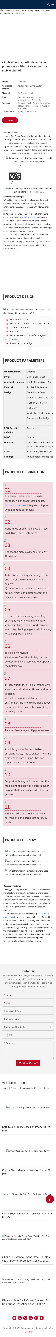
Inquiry (10, 120)
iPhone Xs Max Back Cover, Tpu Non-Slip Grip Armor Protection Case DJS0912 (25, 1302)
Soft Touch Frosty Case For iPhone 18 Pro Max (26, 1128)
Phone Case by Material (30, 1088)
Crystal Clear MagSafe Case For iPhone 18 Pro (26, 1172)
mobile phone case (15, 505)
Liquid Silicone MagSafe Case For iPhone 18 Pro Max (27, 1215)
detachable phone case (29, 217)
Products (48, 1088)
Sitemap (29, 1331)
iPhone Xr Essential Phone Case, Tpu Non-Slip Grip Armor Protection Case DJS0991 (26, 1259)
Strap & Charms (10, 1088)
